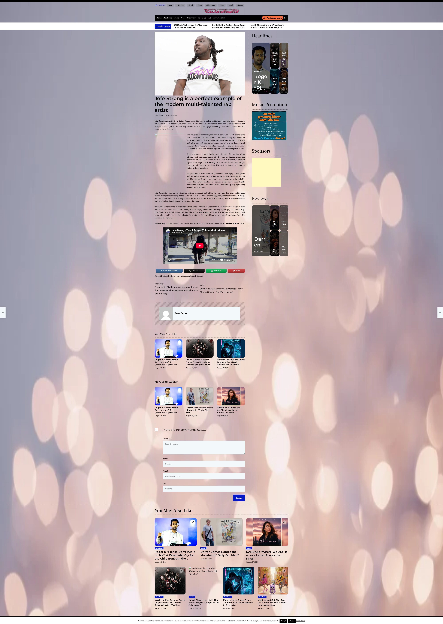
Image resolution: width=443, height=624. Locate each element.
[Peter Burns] (166, 313)
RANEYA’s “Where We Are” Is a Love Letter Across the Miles (228, 410)
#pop (170, 5)
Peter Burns (172, 115)
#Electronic (210, 5)
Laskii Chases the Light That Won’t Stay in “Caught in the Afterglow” (228, 26)
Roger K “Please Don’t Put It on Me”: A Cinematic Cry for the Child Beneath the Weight (168, 363)
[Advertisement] (266, 172)
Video (183, 18)
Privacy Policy (219, 18)
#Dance (240, 5)
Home (159, 18)
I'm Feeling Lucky (274, 18)
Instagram (199, 223)
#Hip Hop (180, 5)
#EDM (222, 5)
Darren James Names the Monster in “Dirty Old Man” (199, 410)
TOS (209, 18)
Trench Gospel (196, 276)
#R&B (200, 5)
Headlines (167, 18)
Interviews (191, 18)
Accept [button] (283, 621)
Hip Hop (171, 276)
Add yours (201, 430)
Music (176, 18)
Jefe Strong (180, 276)
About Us (202, 18)
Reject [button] (292, 621)
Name (165, 458)
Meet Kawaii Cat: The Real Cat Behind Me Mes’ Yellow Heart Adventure (272, 602)
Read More (300, 621)
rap (187, 276)
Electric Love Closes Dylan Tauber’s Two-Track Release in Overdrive (267, 26)
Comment (167, 438)
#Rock (191, 5)
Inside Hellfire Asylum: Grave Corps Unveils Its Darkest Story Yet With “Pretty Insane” (190, 27)
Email (165, 471)
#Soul (231, 5)
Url (164, 483)
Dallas (163, 276)
